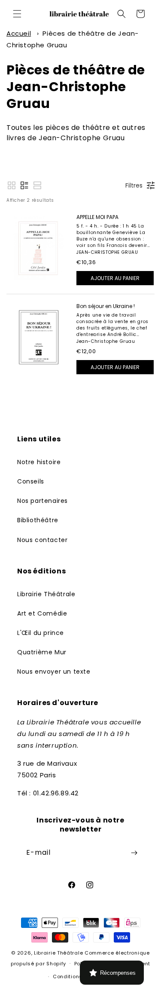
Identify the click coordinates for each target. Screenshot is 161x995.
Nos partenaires (42, 500)
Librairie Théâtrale (46, 594)
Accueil (18, 33)
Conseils (30, 481)
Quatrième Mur (42, 652)
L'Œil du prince (40, 632)
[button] (17, 13)
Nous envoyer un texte (54, 671)
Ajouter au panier (115, 278)
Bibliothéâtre (37, 520)
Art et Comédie (42, 613)
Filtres (134, 185)
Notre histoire (39, 462)
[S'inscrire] (134, 853)
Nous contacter (42, 540)
